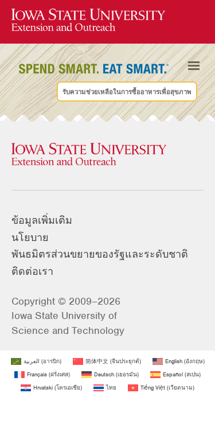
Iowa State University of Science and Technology (67, 322)
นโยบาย (30, 237)
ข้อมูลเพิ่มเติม (41, 220)
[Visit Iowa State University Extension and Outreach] (107, 155)
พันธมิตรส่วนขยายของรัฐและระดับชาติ (99, 254)
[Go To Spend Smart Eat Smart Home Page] (88, 20)
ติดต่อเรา (32, 271)
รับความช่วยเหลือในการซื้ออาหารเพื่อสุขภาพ (126, 91)
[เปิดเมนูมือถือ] (193, 66)
